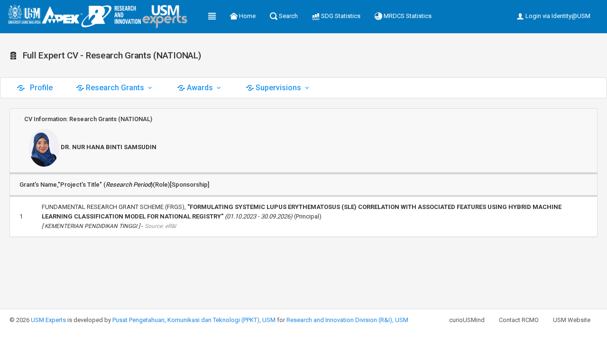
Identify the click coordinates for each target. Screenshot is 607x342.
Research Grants (115, 87)
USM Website (571, 319)
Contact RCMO (519, 319)
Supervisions (278, 87)
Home (247, 15)
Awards (200, 87)
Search (287, 15)
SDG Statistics (340, 15)
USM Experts (48, 319)
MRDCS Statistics (407, 15)
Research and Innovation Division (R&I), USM (347, 319)
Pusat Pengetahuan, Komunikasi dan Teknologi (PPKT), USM (194, 319)
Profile (40, 87)
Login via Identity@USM (557, 15)
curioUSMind (467, 319)
